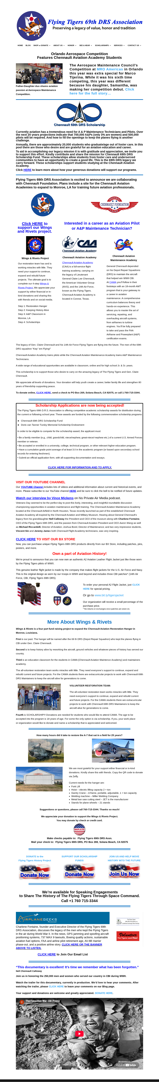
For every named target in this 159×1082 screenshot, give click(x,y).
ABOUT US (57, 45)
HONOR (71, 45)
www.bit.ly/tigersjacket (109, 595)
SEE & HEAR (84, 45)
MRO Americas (110, 69)
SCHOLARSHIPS (102, 45)
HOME (20, 45)
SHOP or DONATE (40, 45)
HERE (72, 491)
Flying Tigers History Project (35, 860)
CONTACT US (133, 45)
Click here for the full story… (102, 91)
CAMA (112, 282)
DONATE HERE (104, 993)
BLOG (28, 45)
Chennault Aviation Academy (77, 262)
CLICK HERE (56, 986)
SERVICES (118, 45)
